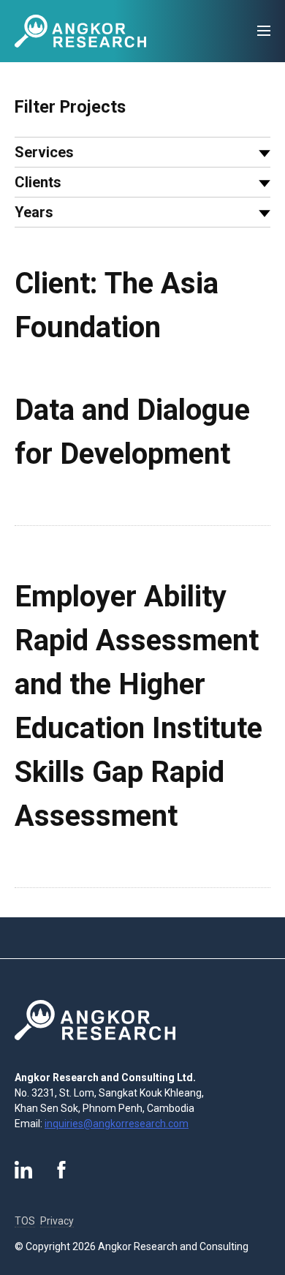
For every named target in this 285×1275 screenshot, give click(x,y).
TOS (25, 1221)
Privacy (57, 1221)
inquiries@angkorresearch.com (117, 1123)
